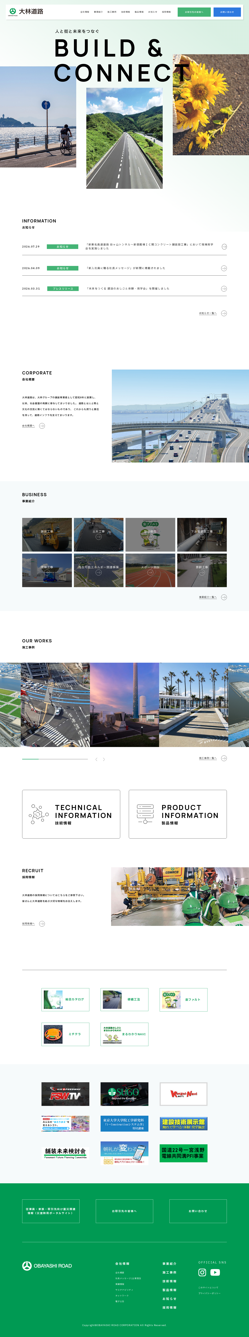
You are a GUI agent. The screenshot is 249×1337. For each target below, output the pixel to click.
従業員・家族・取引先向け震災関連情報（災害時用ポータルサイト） (51, 1211)
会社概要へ (28, 426)
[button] (96, 759)
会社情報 (84, 12)
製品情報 (139, 12)
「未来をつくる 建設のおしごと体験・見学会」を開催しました (128, 289)
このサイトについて (208, 1287)
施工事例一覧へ (208, 758)
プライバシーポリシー (209, 1293)
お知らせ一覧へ (208, 313)
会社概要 (119, 1272)
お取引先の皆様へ (194, 12)
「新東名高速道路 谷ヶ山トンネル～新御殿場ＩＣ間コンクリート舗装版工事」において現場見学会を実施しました (149, 247)
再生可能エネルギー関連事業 (98, 567)
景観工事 (202, 567)
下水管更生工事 (202, 532)
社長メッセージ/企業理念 (128, 1278)
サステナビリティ (124, 1290)
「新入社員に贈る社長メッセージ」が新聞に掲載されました (125, 268)
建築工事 (47, 567)
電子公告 (119, 1301)
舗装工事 (47, 532)
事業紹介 (98, 12)
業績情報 (119, 1284)
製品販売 (150, 532)
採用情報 (166, 12)
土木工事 (99, 532)
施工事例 (111, 12)
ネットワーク (122, 1295)
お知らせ (152, 12)
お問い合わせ (227, 12)
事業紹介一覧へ (208, 597)
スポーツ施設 (150, 567)
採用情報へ (28, 923)
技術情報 (125, 12)
